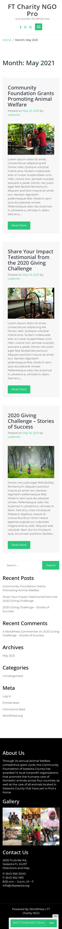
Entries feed (11, 702)
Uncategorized (13, 676)
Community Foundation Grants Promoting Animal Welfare (31, 96)
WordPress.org (13, 715)
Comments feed (14, 709)
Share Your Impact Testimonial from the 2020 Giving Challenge (30, 260)
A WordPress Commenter (20, 631)
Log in (7, 696)
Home (7, 40)
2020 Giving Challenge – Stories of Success (31, 421)
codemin (14, 114)
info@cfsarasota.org (16, 885)
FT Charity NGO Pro (32, 10)
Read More (19, 225)
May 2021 (9, 655)
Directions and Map (16, 868)
